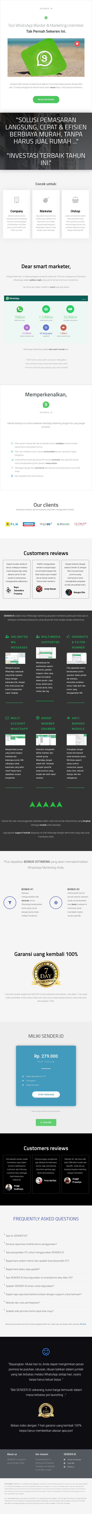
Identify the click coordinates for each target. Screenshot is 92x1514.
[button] (46, 57)
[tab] (46, 1236)
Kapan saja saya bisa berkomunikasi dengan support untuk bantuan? (44, 1294)
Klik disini (83, 1324)
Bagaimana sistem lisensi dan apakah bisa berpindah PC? (37, 1260)
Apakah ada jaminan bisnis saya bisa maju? (30, 1311)
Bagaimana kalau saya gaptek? (23, 1269)
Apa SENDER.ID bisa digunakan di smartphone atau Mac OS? (39, 1277)
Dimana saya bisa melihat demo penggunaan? (31, 1244)
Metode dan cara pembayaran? (23, 1302)
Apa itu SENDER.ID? (17, 1235)
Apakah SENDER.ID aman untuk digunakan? (30, 1286)
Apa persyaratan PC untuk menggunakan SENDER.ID (35, 1252)
